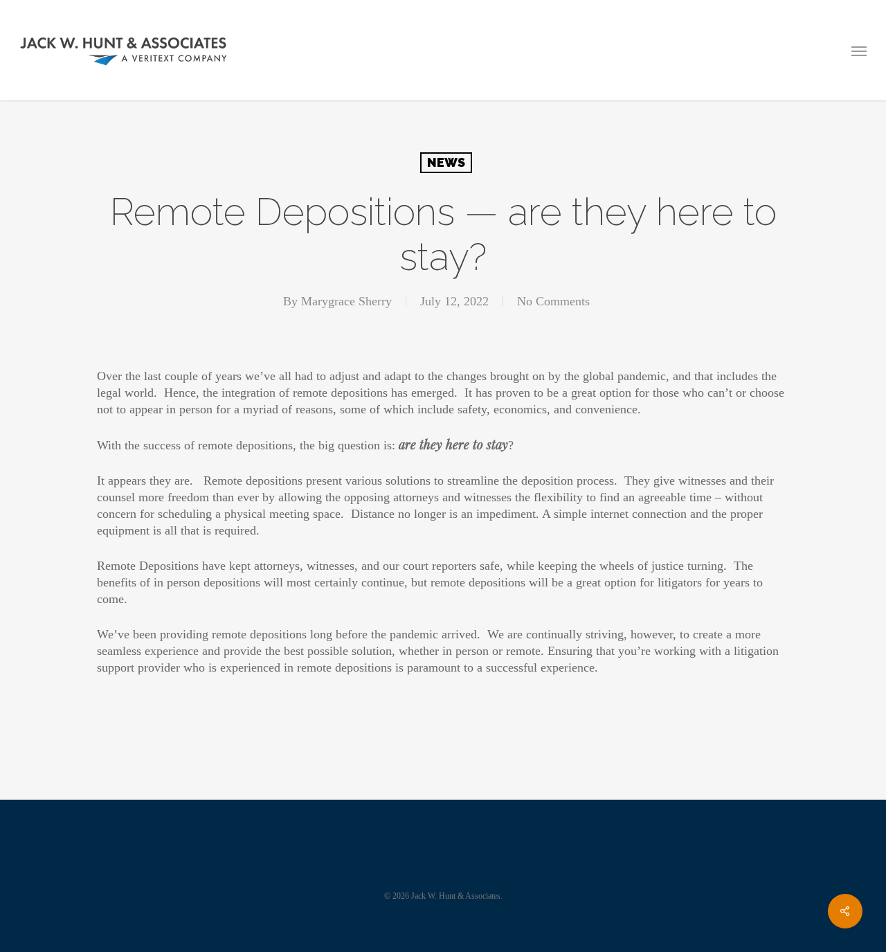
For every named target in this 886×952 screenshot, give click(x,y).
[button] (859, 50)
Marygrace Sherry (346, 301)
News (446, 162)
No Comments (553, 301)
